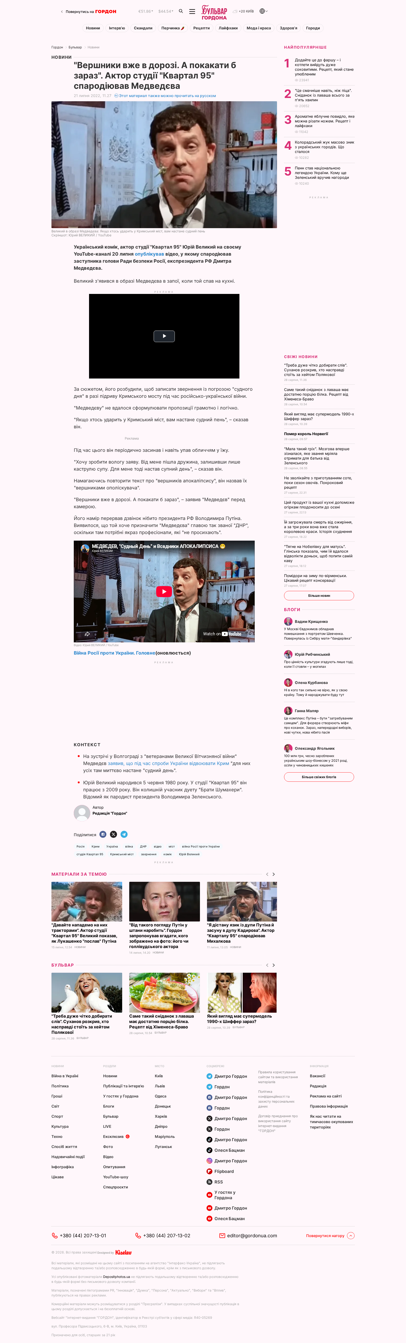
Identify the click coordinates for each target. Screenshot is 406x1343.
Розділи (109, 1066)
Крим (95, 846)
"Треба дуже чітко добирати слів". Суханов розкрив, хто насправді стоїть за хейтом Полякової (315, 370)
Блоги (292, 609)
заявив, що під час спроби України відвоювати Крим (168, 763)
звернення (148, 854)
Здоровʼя (288, 28)
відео (158, 846)
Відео (108, 1156)
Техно (56, 1136)
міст (172, 846)
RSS (219, 1181)
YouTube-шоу (115, 1177)
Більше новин (319, 595)
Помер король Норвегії (306, 433)
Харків (161, 1116)
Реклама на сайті (326, 1096)
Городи (313, 28)
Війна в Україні (64, 1076)
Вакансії (317, 1076)
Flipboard (224, 1171)
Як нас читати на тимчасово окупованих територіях (331, 1121)
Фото (108, 1146)
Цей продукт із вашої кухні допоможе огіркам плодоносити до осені (319, 504)
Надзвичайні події (68, 1156)
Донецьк (163, 1106)
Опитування (114, 1166)
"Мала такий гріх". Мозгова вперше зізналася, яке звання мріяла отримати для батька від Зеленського (316, 455)
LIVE (107, 1126)
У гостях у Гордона (120, 1096)
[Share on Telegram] (124, 835)
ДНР (143, 846)
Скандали (143, 28)
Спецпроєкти (115, 1187)
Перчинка (171, 28)
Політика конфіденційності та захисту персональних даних (276, 1098)
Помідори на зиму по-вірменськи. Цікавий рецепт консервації (315, 578)
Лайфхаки (228, 28)
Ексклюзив (113, 1136)
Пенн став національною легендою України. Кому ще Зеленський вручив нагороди (323, 173)
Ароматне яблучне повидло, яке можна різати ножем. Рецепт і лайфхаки (325, 121)
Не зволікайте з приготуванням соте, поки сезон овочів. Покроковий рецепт (318, 483)
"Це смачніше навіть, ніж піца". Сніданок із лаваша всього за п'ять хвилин (323, 95)
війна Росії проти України (201, 846)
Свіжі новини (301, 356)
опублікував (149, 254)
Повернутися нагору (325, 1235)
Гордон (57, 47)
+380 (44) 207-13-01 (83, 1235)
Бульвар (75, 47)
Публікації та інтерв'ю (123, 1086)
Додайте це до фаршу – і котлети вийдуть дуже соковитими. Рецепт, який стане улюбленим (324, 67)
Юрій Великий (189, 854)
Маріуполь (165, 1136)
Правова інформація (329, 1106)
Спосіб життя (64, 1146)
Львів (160, 1086)
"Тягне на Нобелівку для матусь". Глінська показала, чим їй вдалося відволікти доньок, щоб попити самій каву (318, 553)
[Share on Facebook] (102, 835)
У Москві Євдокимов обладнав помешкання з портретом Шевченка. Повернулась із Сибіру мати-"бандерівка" (318, 633)
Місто (159, 1066)
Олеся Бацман (230, 1150)
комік (168, 854)
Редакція (318, 1086)
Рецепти (201, 28)
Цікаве (57, 1177)
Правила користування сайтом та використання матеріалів (278, 1077)
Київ (159, 1076)
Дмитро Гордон (231, 1076)
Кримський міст (122, 854)
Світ (55, 1106)
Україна (112, 846)
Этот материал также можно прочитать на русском (167, 96)
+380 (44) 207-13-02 (166, 1235)
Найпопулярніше (305, 47)
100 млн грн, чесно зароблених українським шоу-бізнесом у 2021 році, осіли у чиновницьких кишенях (315, 760)
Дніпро (161, 1126)
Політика (60, 1086)
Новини (93, 28)
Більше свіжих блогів (319, 777)
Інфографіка (62, 1166)
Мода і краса (259, 28)
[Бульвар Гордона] (214, 11)
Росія (81, 846)
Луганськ (163, 1146)
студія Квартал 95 (90, 854)
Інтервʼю (117, 28)
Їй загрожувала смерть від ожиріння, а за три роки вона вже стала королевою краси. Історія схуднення (318, 527)
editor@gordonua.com (252, 1235)
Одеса (160, 1096)
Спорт (57, 1116)
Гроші (56, 1096)
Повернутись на (80, 11)
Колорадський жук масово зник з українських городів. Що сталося (324, 147)
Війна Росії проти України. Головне (114, 653)
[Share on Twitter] (113, 835)
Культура (60, 1126)
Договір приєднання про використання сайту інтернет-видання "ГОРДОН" (278, 1123)
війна (129, 846)
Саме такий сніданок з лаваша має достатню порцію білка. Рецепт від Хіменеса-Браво (161, 1021)
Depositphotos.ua (116, 1277)
